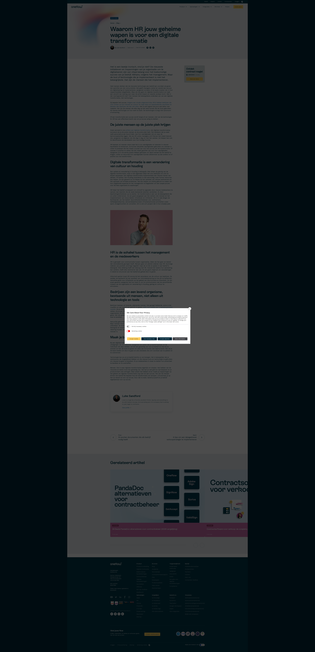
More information (180, 338)
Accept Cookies (134, 338)
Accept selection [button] (165, 338)
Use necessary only (149, 338)
